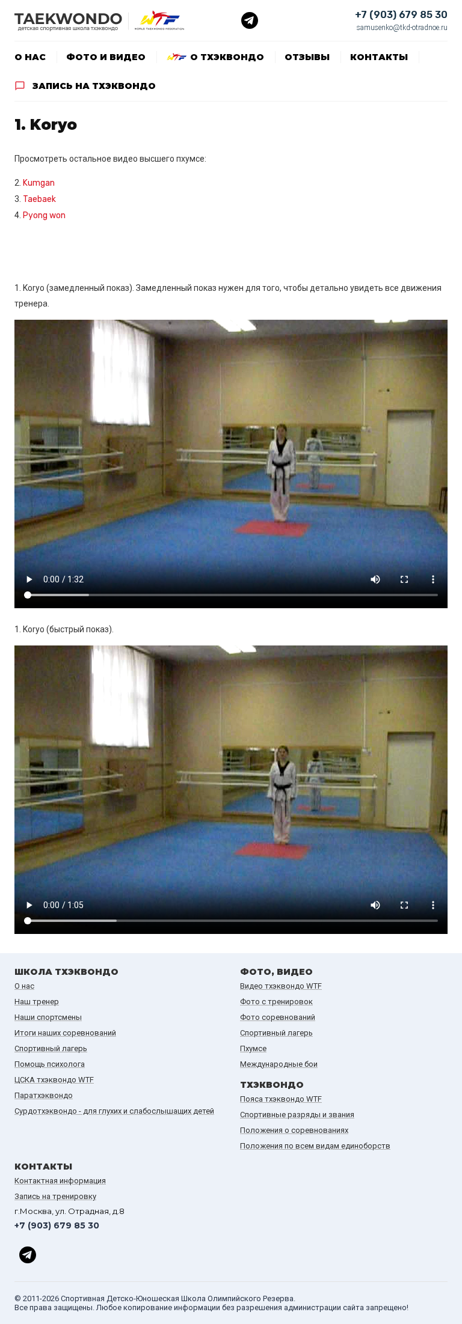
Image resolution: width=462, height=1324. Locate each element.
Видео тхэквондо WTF (281, 985)
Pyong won (44, 215)
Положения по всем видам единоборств (315, 1145)
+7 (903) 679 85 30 (401, 14)
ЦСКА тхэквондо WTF (54, 1079)
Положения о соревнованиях (294, 1130)
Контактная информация (60, 1180)
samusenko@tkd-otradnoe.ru (402, 27)
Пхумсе (253, 1048)
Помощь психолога (49, 1064)
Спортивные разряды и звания (297, 1114)
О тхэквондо (227, 57)
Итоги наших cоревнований (65, 1032)
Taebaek (39, 199)
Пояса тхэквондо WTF (281, 1098)
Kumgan (39, 183)
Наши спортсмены (48, 1017)
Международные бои (279, 1064)
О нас (30, 57)
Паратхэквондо (43, 1095)
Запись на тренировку (55, 1196)
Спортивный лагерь (50, 1048)
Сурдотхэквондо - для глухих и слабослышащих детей (114, 1110)
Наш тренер (36, 1001)
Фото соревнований (277, 1017)
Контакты (379, 57)
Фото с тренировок (276, 1001)
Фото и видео (106, 57)
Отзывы (307, 57)
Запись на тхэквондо (94, 86)
